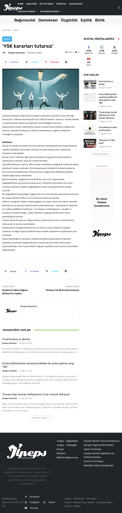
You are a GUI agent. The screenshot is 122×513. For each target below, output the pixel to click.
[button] (119, 7)
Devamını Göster (39, 417)
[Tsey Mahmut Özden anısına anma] (90, 130)
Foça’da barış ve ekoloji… (17, 339)
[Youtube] (26, 508)
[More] (66, 62)
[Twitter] (44, 502)
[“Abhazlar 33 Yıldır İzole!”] (90, 143)
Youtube (34, 508)
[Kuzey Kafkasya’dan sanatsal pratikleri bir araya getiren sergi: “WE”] (90, 97)
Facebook (34, 496)
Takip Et (102, 46)
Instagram (34, 502)
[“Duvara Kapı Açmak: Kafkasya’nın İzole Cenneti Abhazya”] (90, 115)
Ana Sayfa (6, 30)
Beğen (89, 46)
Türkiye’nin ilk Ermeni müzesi (62, 290)
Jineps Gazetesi (16, 53)
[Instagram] (26, 502)
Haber (16, 30)
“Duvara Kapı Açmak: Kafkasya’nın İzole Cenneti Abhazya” (36, 394)
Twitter (51, 502)
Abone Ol (88, 58)
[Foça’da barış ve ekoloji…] (90, 84)
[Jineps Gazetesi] (4, 53)
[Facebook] (26, 497)
